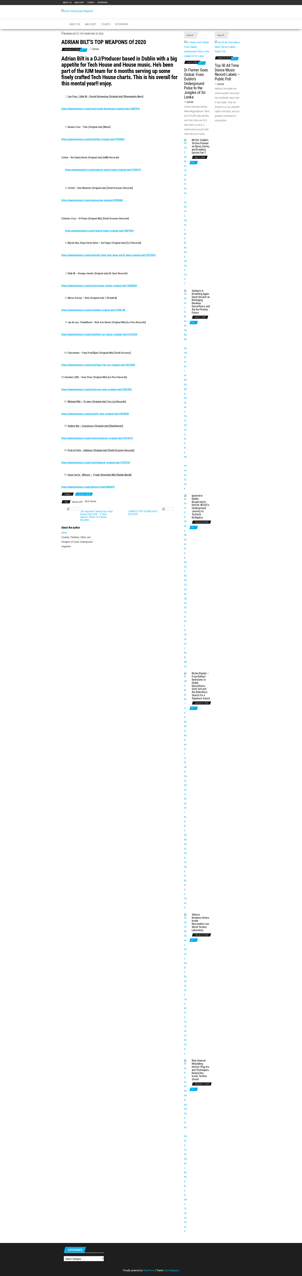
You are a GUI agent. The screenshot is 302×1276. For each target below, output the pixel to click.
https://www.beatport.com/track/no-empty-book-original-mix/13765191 (103, 169)
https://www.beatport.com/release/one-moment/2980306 (92, 200)
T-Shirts (90, 2)
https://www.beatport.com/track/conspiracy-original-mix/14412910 (97, 438)
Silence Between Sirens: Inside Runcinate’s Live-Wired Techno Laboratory (201, 922)
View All (189, 35)
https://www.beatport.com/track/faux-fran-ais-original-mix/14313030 (98, 364)
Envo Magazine (171, 1270)
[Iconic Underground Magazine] (63, 24)
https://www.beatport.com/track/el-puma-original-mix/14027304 (99, 230)
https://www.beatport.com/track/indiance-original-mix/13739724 (95, 462)
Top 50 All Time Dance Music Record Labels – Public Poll (227, 72)
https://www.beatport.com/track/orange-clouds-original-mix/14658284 (99, 285)
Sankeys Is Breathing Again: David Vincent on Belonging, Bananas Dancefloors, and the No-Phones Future (201, 301)
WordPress (148, 1270)
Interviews (103, 2)
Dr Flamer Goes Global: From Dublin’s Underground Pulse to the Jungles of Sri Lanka (196, 83)
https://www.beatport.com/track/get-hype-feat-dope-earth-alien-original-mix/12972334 (108, 255)
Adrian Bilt (77, 501)
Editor (95, 49)
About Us (67, 2)
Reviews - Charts (84, 494)
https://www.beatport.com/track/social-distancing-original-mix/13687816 (100, 108)
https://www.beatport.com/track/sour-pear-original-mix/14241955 (96, 389)
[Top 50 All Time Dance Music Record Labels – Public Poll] (228, 46)
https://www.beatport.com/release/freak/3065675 (88, 486)
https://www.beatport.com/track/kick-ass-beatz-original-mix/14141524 (99, 334)
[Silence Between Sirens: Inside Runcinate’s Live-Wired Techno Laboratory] (185, 984)
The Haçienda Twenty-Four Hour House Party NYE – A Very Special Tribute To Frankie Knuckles (96, 515)
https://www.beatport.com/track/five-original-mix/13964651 (93, 139)
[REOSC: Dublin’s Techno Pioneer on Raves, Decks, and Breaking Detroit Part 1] (185, 212)
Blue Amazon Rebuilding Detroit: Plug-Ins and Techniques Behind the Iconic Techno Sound (200, 1070)
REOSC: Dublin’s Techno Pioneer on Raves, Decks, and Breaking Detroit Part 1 (201, 146)
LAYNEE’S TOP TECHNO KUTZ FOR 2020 (142, 513)
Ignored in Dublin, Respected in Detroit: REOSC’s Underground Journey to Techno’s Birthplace (200, 506)
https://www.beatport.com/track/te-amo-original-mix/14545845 (95, 413)
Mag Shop (79, 2)
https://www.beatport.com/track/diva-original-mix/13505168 (93, 310)
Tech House (90, 501)
